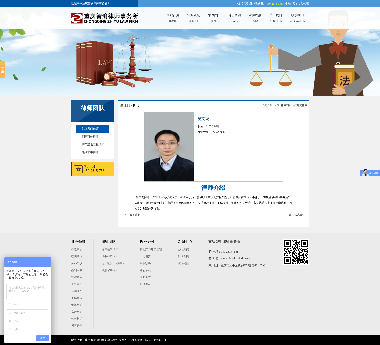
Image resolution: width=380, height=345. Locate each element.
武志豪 (298, 214)
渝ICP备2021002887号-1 (151, 339)
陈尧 (137, 214)
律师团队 (286, 105)
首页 (276, 105)
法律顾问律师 (300, 105)
